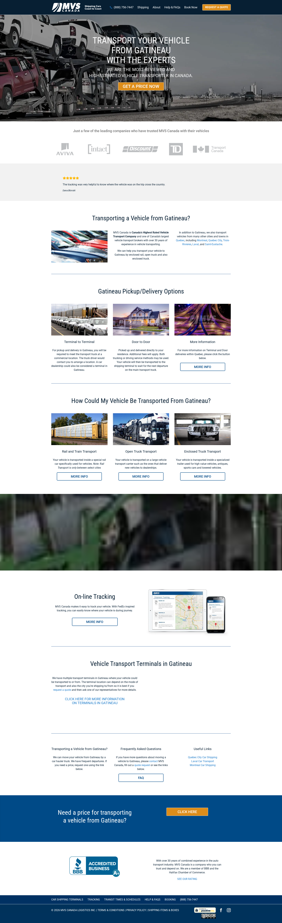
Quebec (180, 240)
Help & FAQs (172, 7)
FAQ (141, 778)
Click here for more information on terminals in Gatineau (95, 701)
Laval (195, 244)
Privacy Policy (136, 910)
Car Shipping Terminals (67, 899)
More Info (202, 367)
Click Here (187, 812)
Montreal (202, 240)
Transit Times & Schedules (122, 899)
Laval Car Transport (202, 761)
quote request (142, 765)
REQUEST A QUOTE (216, 7)
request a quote (62, 689)
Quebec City (215, 240)
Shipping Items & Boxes (163, 910)
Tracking (93, 899)
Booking (170, 899)
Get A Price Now (141, 86)
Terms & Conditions (111, 910)
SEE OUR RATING (187, 879)
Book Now (190, 7)
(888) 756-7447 (123, 7)
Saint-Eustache (213, 244)
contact (153, 761)
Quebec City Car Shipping (202, 757)
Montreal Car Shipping (203, 765)
